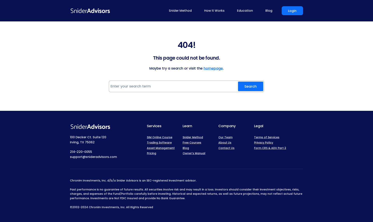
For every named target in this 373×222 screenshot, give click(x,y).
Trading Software (159, 142)
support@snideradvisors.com (93, 157)
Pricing (151, 153)
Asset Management (161, 148)
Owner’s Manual (194, 153)
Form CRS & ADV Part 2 (270, 148)
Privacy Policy (263, 142)
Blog (186, 148)
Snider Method (193, 137)
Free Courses (192, 142)
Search (250, 86)
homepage (213, 68)
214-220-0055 (81, 152)
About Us (224, 142)
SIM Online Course (159, 137)
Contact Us (226, 148)
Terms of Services (266, 137)
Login (292, 11)
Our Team (225, 137)
